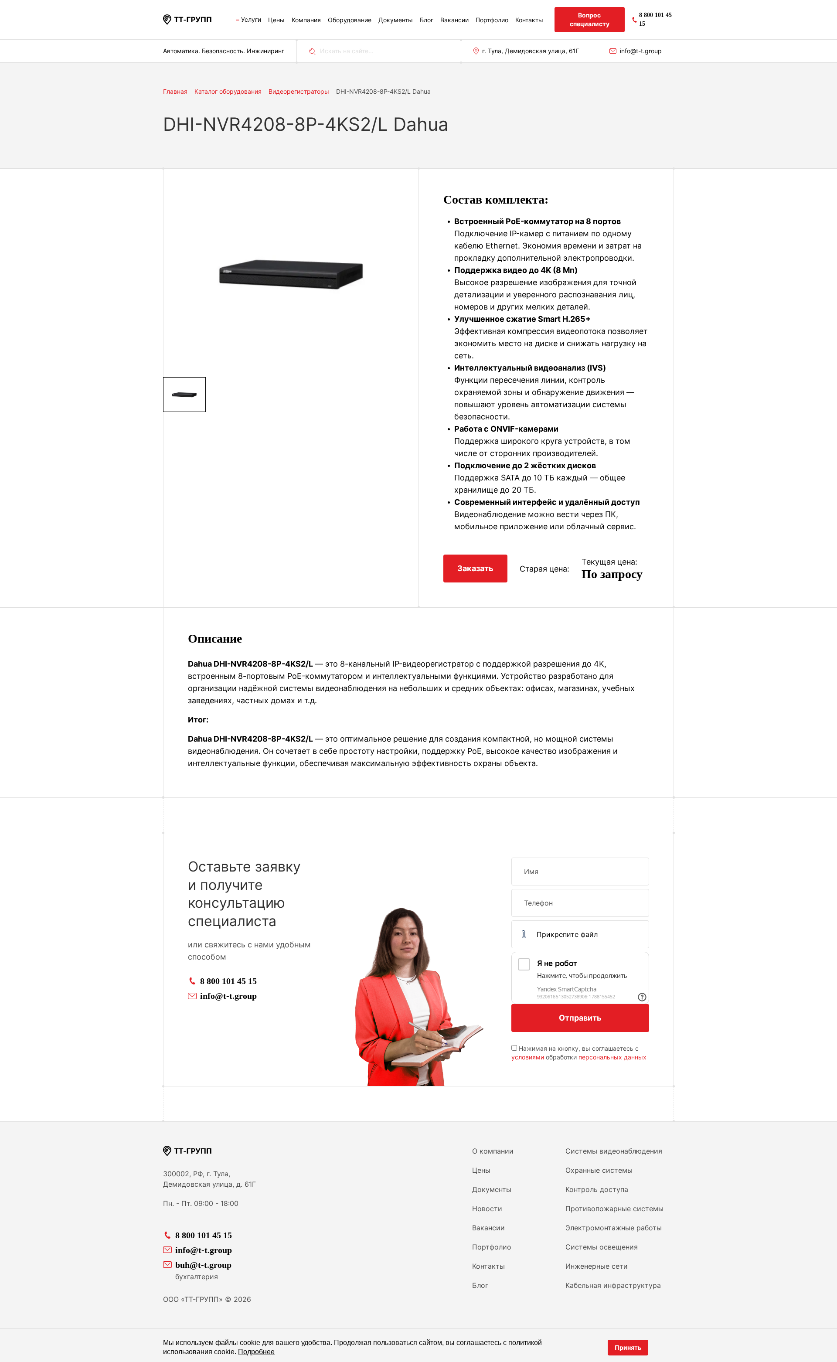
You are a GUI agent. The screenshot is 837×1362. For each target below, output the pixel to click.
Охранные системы (599, 1170)
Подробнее (256, 1351)
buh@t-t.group (203, 1265)
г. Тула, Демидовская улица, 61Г (530, 50)
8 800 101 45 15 (228, 981)
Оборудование (349, 20)
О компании (493, 1151)
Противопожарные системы (614, 1208)
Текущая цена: (609, 561)
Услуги (251, 19)
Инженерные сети (596, 1266)
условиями (527, 1057)
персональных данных (612, 1057)
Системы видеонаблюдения (613, 1151)
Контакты (529, 20)
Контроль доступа (596, 1189)
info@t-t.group (641, 50)
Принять (628, 1347)
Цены (276, 20)
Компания (306, 20)
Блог (426, 20)
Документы (395, 20)
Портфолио (492, 20)
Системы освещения (601, 1247)
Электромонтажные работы (613, 1227)
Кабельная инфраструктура (613, 1285)
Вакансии (454, 20)
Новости (487, 1208)
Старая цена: (544, 568)
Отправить (580, 1017)
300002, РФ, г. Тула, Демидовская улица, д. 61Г (209, 1178)
